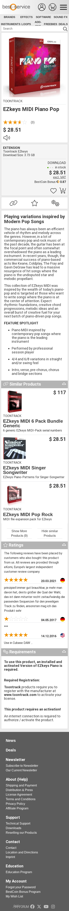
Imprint (10, 857)
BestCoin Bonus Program (23, 891)
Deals (63, 24)
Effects (26, 17)
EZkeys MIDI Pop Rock (28, 514)
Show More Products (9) (19, 533)
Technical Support (18, 823)
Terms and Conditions (20, 799)
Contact (11, 847)
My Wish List (14, 896)
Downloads (13, 828)
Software (43, 17)
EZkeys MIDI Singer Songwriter (24, 470)
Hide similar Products (50, 533)
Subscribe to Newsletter (22, 765)
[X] (39, 906)
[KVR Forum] (21, 906)
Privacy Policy (15, 803)
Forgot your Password (21, 887)
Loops (26, 24)
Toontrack (13, 101)
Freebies (50, 24)
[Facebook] (32, 906)
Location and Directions (22, 852)
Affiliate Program (17, 808)
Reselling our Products (21, 832)
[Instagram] (53, 906)
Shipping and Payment (21, 785)
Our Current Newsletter (21, 770)
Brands (9, 17)
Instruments (10, 24)
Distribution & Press (19, 790)
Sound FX (60, 17)
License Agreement (19, 794)
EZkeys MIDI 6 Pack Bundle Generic (33, 423)
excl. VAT (59, 177)
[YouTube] (46, 906)
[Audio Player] (6, 139)
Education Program (19, 872)
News (11, 740)
